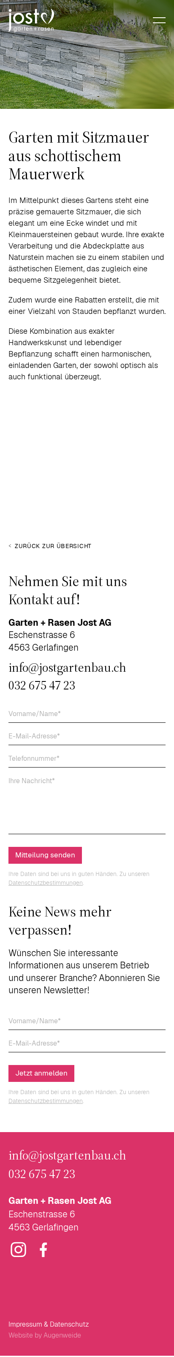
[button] (17, 460)
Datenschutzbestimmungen (45, 883)
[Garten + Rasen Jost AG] (31, 20)
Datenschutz (69, 1324)
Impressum (25, 1324)
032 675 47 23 (41, 685)
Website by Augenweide (44, 1335)
